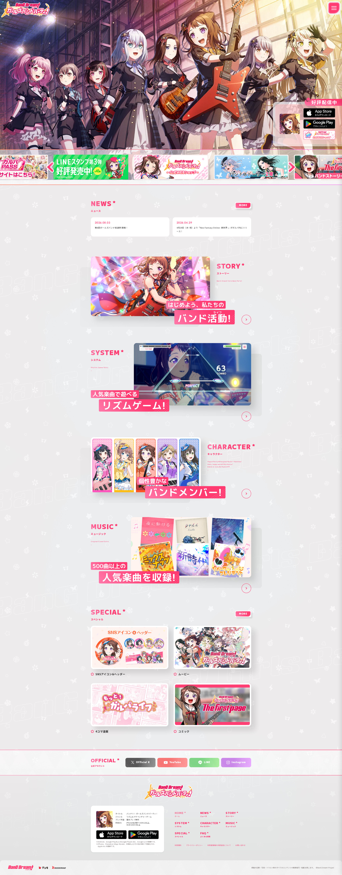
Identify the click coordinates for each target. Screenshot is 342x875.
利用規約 (178, 845)
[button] (50, 167)
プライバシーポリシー (194, 845)
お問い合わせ (240, 845)
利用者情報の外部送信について (219, 845)
